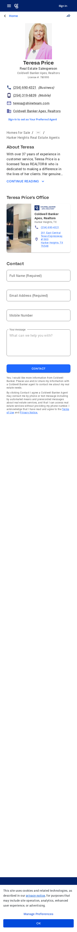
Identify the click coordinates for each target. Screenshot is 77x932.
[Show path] (38, 132)
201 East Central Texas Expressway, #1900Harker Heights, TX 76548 (52, 239)
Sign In (63, 5)
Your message (17, 329)
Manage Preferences (38, 914)
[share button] (68, 16)
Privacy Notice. (29, 412)
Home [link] (13, 16)
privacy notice (35, 895)
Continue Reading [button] (23, 181)
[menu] (10, 6)
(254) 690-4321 (50, 227)
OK (38, 923)
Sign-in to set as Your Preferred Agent (32, 119)
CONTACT (39, 368)
